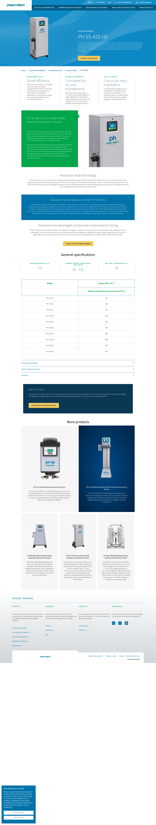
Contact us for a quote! (89, 58)
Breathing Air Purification (123, 7)
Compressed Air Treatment (70, 7)
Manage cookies (111, 656)
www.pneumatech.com (133, 656)
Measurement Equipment (96, 7)
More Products (146, 7)
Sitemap (121, 656)
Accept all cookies (18, 812)
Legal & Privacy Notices (95, 656)
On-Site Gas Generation (44, 7)
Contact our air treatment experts (78, 243)
